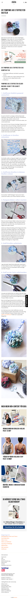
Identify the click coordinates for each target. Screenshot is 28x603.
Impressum (3, 557)
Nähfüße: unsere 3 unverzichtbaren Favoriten (14, 486)
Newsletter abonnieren (6, 565)
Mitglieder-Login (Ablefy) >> (7, 579)
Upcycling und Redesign (6, 543)
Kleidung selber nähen (6, 586)
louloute (15, 597)
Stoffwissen (4, 549)
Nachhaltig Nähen (5, 538)
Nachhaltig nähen (5, 585)
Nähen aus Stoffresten (6, 541)
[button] (26, 301)
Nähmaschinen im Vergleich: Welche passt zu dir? (14, 430)
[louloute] (14, 2)
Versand (3, 559)
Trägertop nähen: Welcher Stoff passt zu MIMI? (13, 458)
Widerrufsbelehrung (5, 561)
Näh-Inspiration (4, 547)
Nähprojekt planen (5, 589)
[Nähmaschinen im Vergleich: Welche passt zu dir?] (14, 417)
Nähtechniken (4, 545)
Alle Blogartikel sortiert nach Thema (9, 536)
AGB (2, 558)
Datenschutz (4, 562)
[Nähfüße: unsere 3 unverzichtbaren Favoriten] (14, 473)
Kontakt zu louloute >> (6, 577)
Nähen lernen (4, 540)
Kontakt (3, 563)
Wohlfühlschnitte (5, 588)
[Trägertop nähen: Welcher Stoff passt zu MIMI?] (14, 445)
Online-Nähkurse (5, 592)
